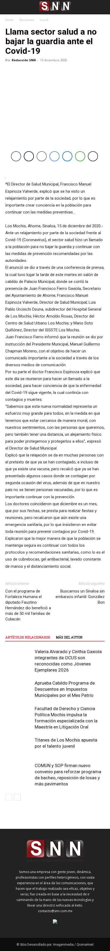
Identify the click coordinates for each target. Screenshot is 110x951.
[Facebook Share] (16, 156)
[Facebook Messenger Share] (54, 156)
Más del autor (69, 637)
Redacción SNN (24, 60)
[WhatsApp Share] (80, 156)
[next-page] (17, 797)
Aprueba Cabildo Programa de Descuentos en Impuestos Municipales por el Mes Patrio (65, 689)
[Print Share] (93, 156)
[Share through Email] (42, 156)
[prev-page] (8, 797)
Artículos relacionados (27, 637)
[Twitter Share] (29, 156)
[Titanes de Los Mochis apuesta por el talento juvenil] (18, 746)
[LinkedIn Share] (67, 156)
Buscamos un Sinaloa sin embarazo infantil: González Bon (80, 597)
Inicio (9, 20)
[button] (9, 7)
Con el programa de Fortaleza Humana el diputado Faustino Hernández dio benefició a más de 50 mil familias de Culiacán (28, 605)
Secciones (26, 20)
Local (44, 20)
